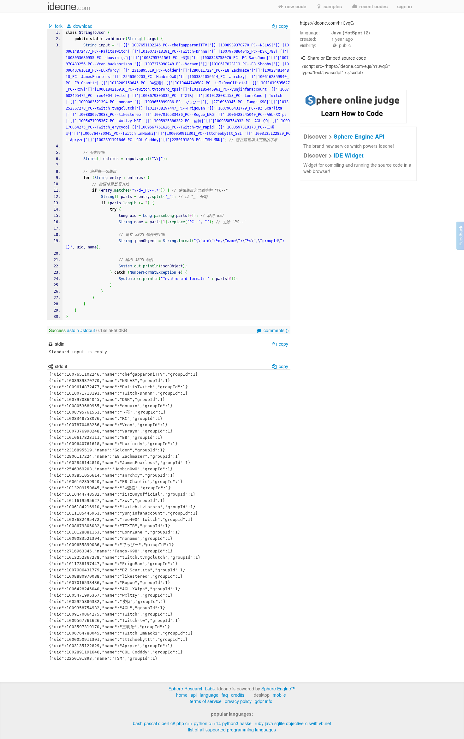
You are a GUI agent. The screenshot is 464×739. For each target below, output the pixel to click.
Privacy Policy (238, 701)
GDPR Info (263, 701)
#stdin (73, 330)
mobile (279, 695)
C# (172, 723)
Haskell (246, 723)
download (82, 26)
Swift (313, 723)
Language (209, 695)
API (194, 695)
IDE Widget (349, 155)
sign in (404, 6)
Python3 (230, 723)
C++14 (215, 723)
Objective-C (296, 723)
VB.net (325, 723)
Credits (237, 695)
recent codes (373, 6)
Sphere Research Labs (192, 688)
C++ (189, 723)
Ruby (259, 723)
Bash (138, 723)
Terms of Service (206, 701)
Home (181, 695)
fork (59, 26)
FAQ (225, 695)
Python (200, 723)
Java (269, 723)
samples (332, 6)
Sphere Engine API (359, 136)
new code (295, 6)
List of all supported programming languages (232, 729)
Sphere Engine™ (278, 688)
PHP (180, 723)
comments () (275, 330)
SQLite (279, 723)
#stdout (87, 330)
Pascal (150, 723)
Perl (165, 723)
